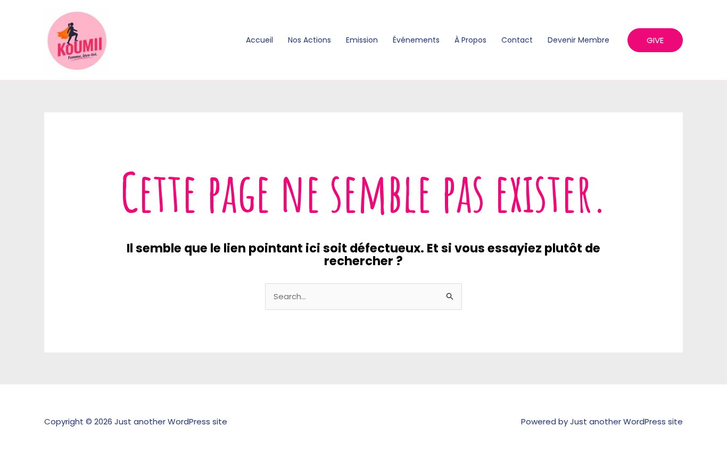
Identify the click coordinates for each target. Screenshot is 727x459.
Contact (517, 40)
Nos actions (309, 40)
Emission (362, 40)
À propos (470, 40)
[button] (655, 40)
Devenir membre (578, 40)
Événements (416, 40)
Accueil (259, 40)
